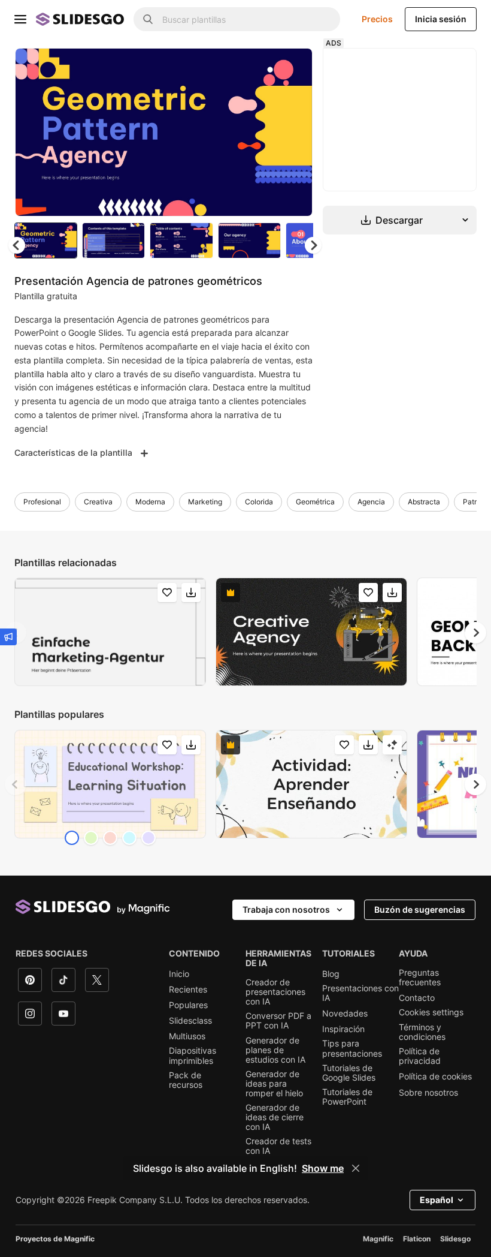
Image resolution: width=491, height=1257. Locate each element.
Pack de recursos (185, 1080)
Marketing (205, 501)
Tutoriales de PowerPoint (347, 1096)
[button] (313, 245)
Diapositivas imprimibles (192, 1055)
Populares (188, 1005)
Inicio (179, 974)
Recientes (188, 989)
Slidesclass (190, 1021)
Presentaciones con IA (360, 993)
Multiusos (187, 1036)
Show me (323, 1168)
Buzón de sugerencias (419, 909)
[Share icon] (292, 67)
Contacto (417, 998)
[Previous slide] (15, 784)
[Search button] (148, 19)
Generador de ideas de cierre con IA (275, 1117)
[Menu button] (20, 19)
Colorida (259, 501)
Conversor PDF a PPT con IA (278, 1020)
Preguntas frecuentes (420, 977)
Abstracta (424, 501)
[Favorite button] (261, 67)
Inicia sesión (440, 19)
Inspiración (343, 1029)
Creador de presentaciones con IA (275, 992)
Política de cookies (435, 1076)
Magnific (378, 1238)
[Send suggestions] (8, 636)
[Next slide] (294, 132)
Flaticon (417, 1238)
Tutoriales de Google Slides (348, 1072)
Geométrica (315, 501)
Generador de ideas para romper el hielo (274, 1083)
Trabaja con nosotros (286, 909)
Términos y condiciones (422, 1032)
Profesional (42, 501)
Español (436, 1200)
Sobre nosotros (428, 1092)
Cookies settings (431, 1012)
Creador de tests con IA (278, 1146)
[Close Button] (356, 1168)
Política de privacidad (420, 1056)
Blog (331, 974)
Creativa (98, 501)
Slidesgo (455, 1238)
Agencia (371, 501)
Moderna (150, 501)
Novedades (345, 1013)
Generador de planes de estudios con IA (275, 1050)
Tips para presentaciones (352, 1048)
